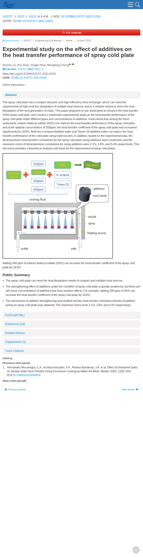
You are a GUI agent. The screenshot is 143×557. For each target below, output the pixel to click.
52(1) (32, 16)
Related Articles (15, 333)
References (15, 324)
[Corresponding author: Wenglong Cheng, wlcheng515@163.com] (70, 64)
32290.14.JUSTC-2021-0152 (33, 21)
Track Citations (14, 350)
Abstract (11, 94)
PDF (73, 32)
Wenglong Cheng (58, 65)
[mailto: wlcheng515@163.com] (73, 64)
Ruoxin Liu (9, 65)
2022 (20, 16)
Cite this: (11, 69)
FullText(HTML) (14, 315)
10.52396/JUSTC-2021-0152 (81, 16)
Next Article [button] (128, 389)
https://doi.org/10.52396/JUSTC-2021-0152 (29, 73)
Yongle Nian (38, 65)
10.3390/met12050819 (26, 375)
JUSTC (8, 16)
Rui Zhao (23, 65)
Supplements (15, 341)
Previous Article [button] (17, 389)
